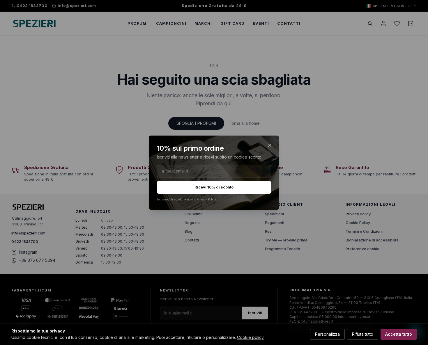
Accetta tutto (398, 334)
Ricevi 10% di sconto (214, 187)
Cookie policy (250, 337)
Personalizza (327, 334)
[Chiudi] (269, 145)
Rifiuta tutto (362, 334)
